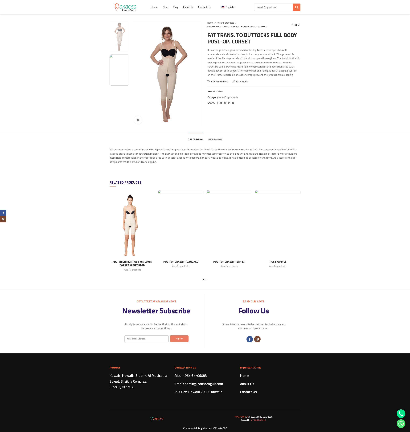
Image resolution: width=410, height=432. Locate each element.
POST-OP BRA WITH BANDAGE (180, 261)
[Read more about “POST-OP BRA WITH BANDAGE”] (201, 202)
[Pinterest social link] (225, 103)
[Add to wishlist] (152, 195)
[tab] (196, 138)
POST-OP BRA (278, 261)
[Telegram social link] (233, 103)
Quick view (152, 209)
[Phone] (401, 413)
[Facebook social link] (217, 103)
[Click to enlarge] (138, 120)
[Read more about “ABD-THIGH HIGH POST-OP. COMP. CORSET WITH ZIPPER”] (152, 202)
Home (210, 23)
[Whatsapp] (401, 423)
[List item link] (205, 375)
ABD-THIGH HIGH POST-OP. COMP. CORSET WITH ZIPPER (132, 263)
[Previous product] (292, 24)
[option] (119, 36)
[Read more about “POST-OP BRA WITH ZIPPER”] (250, 202)
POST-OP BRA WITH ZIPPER (229, 261)
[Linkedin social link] (229, 103)
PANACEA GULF (241, 417)
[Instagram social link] (257, 339)
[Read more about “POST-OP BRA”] (298, 202)
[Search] (296, 7)
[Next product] (298, 24)
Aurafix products (226, 23)
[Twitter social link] (221, 103)
